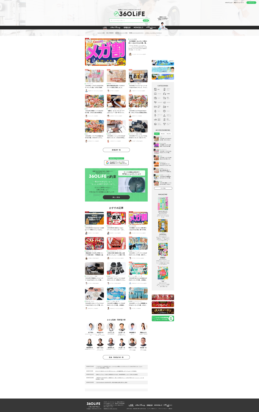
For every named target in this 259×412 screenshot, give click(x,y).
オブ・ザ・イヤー (169, 124)
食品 (168, 106)
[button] (105, 27)
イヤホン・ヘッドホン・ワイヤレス (153, 32)
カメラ (159, 98)
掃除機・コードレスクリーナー (136, 32)
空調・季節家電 (109, 32)
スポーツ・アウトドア (169, 115)
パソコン (159, 93)
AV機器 (168, 93)
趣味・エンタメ (168, 120)
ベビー (159, 111)
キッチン (168, 102)
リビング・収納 (101, 32)
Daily (157, 133)
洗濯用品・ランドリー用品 (121, 32)
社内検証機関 (122, 403)
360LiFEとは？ (229, 2)
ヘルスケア (160, 102)
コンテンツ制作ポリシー (152, 408)
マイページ (251, 2)
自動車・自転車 (159, 120)
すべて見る (163, 188)
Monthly (169, 133)
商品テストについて (239, 2)
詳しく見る (116, 197)
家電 (158, 89)
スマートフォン (168, 89)
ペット (168, 111)
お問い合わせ (129, 408)
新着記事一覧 (116, 150)
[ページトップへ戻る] (255, 399)
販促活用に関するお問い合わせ (139, 408)
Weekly (163, 133)
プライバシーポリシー (163, 408)
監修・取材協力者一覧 (116, 357)
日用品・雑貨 (159, 107)
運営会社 (170, 408)
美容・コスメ (168, 98)
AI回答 (146, 20)
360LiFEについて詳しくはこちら (110, 408)
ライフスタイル (159, 124)
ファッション (160, 115)
